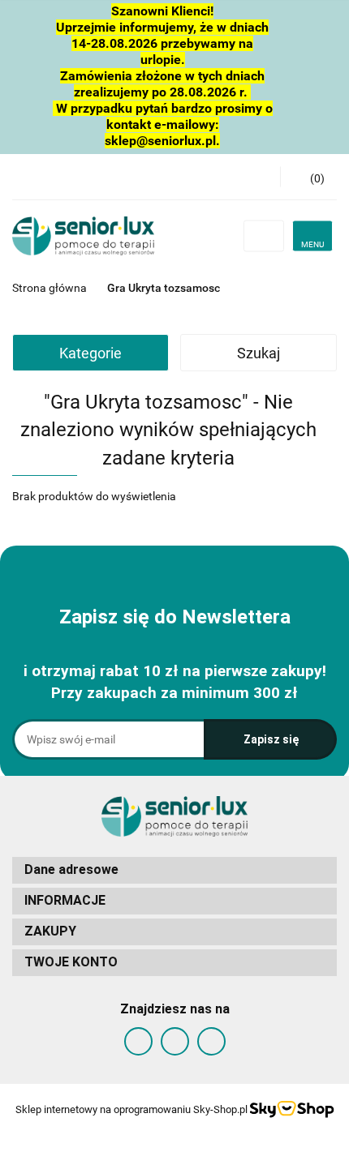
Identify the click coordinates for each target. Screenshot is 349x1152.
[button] (174, 870)
